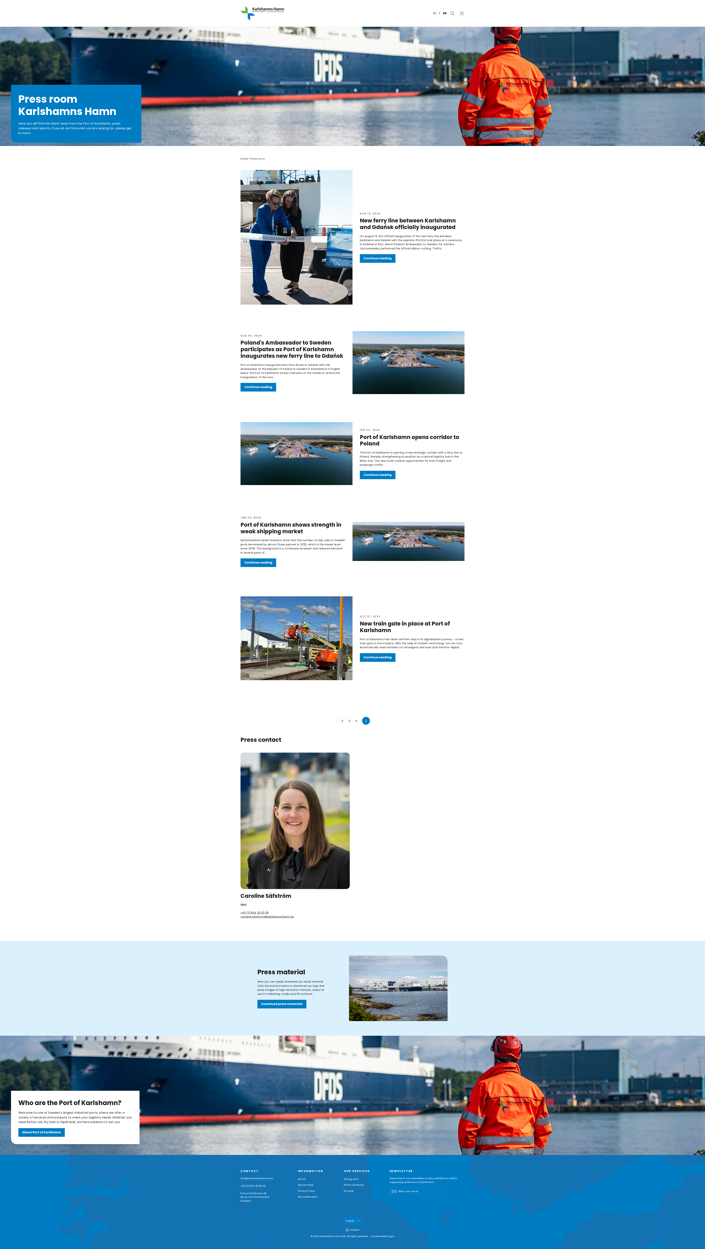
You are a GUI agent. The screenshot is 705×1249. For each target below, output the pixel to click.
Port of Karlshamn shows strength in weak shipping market (291, 528)
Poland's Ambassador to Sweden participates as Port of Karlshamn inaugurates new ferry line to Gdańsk (292, 349)
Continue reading (378, 258)
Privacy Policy (306, 1191)
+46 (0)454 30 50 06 (255, 913)
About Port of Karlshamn (41, 1132)
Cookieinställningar (382, 1236)
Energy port (351, 1179)
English (350, 1221)
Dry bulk (349, 1191)
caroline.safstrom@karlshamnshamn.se (267, 917)
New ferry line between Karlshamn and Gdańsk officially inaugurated (408, 224)
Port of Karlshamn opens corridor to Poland (409, 440)
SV (435, 13)
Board (302, 1179)
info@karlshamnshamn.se (257, 1178)
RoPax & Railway (354, 1185)
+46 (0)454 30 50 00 (253, 1186)
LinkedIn (355, 1229)
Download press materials (282, 1004)
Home (244, 158)
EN (445, 13)
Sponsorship (306, 1185)
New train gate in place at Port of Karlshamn (405, 627)
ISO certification (308, 1197)
